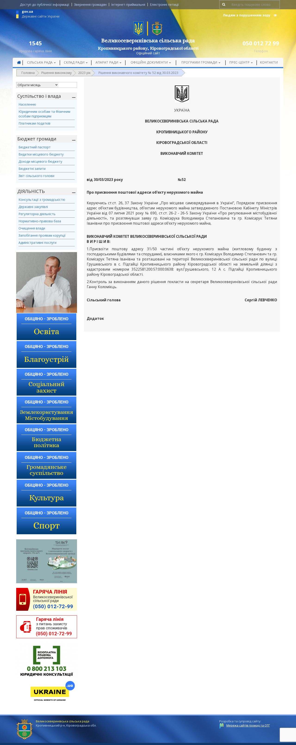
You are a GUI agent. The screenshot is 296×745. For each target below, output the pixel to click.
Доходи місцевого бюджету (40, 161)
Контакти (269, 62)
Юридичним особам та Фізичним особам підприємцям (44, 113)
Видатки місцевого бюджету (41, 154)
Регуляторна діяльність (37, 214)
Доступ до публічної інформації (44, 4)
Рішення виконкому (56, 72)
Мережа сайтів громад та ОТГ (248, 725)
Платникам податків (34, 123)
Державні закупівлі (33, 207)
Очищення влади (31, 228)
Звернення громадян (90, 4)
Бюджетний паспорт (34, 147)
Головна (28, 72)
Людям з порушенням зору (247, 15)
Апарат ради (107, 62)
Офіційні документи (150, 62)
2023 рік (84, 72)
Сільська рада (40, 62)
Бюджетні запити (32, 168)
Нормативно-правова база (39, 221)
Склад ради (74, 62)
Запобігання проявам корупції (42, 235)
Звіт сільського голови (36, 176)
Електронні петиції (164, 4)
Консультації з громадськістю (41, 199)
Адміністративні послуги (37, 242)
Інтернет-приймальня (128, 4)
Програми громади (199, 62)
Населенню (27, 104)
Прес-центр (239, 62)
